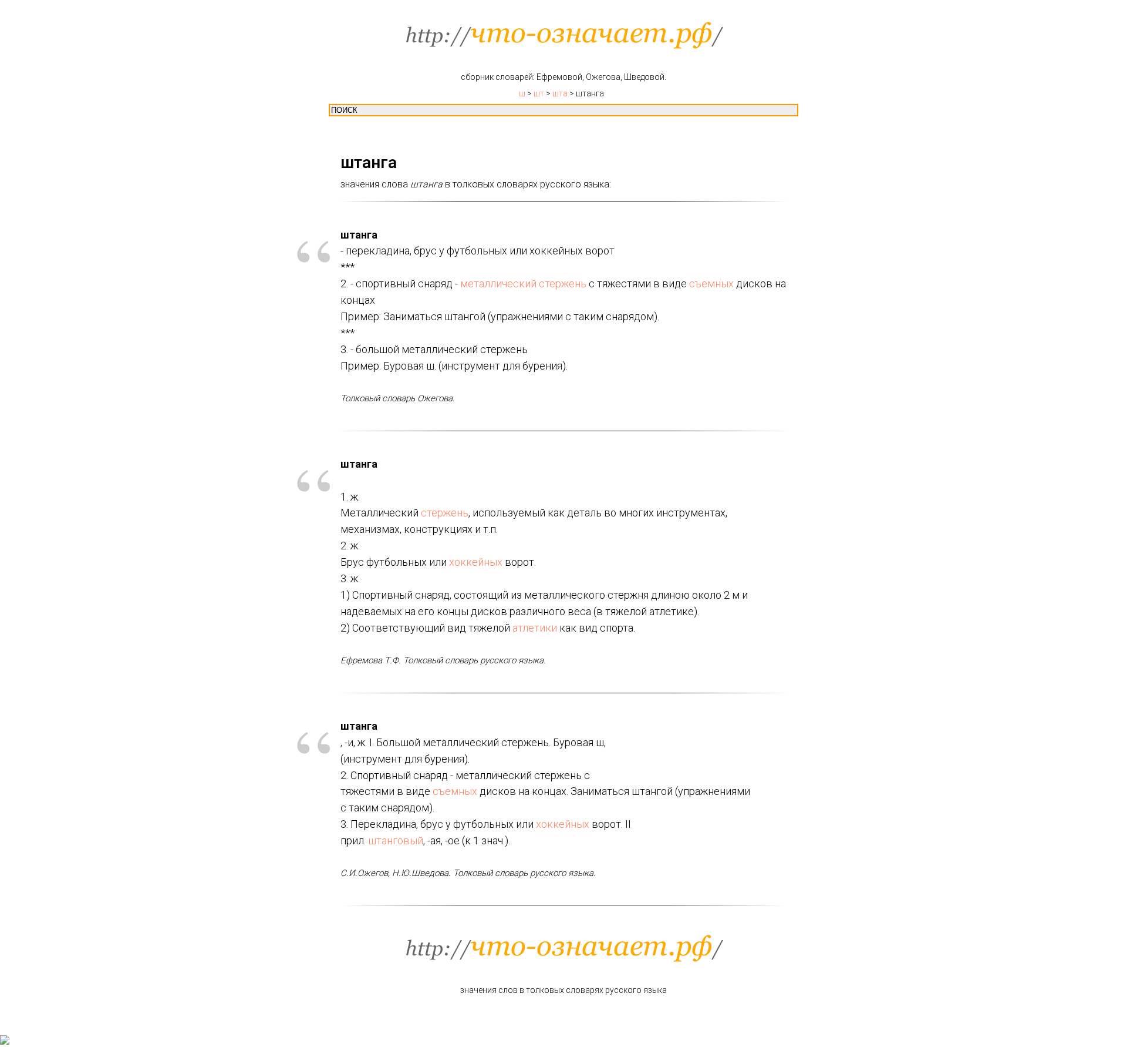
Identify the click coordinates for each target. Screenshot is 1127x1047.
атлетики (534, 628)
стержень (562, 283)
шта (560, 93)
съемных (711, 283)
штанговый (395, 840)
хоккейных (475, 562)
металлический (498, 283)
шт (539, 93)
